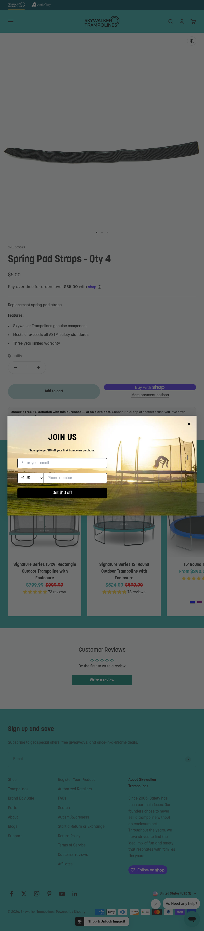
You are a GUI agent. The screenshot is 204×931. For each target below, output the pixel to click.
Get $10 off (62, 493)
